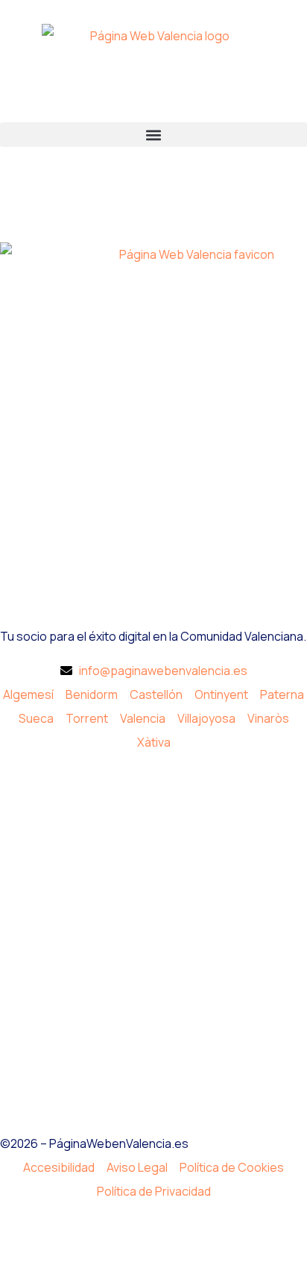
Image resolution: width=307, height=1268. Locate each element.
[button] (153, 134)
